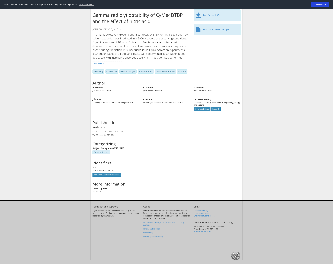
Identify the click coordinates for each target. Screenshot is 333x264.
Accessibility (148, 232)
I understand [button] (320, 5)
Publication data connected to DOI (106, 175)
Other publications (202, 109)
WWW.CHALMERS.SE (202, 231)
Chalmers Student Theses (204, 216)
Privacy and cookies (151, 229)
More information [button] (86, 5)
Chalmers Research (202, 213)
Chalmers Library (201, 210)
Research (215, 109)
